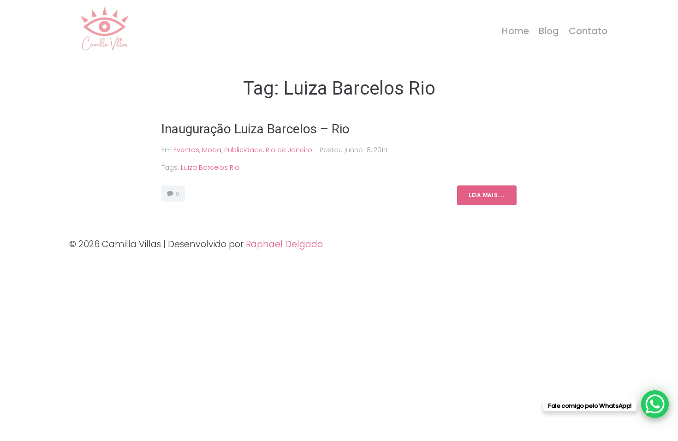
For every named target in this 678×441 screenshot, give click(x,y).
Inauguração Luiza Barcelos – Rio (255, 129)
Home (515, 30)
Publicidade (243, 150)
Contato (588, 30)
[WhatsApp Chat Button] (655, 404)
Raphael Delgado (284, 244)
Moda (211, 150)
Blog (549, 30)
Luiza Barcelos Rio (210, 167)
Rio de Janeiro (289, 150)
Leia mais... (487, 195)
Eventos (186, 150)
